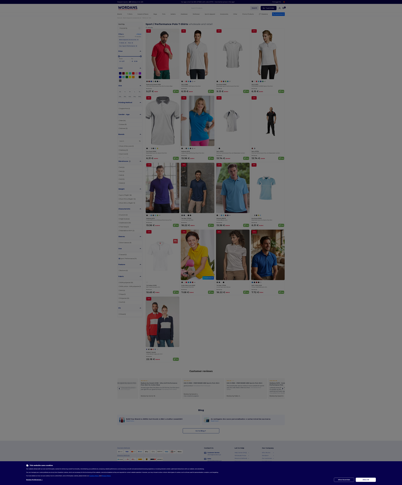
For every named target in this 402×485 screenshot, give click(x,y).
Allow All (366, 479)
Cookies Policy (94, 476)
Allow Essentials (344, 479)
